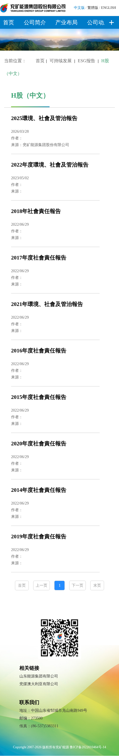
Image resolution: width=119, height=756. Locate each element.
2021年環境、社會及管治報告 (47, 304)
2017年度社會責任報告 (38, 257)
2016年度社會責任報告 (38, 350)
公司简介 (35, 22)
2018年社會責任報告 (36, 211)
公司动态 (98, 22)
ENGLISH (108, 8)
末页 (97, 585)
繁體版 (92, 8)
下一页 (77, 585)
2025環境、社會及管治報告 (44, 118)
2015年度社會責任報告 (38, 397)
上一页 (41, 585)
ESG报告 (86, 60)
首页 (8, 22)
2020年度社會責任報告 (38, 443)
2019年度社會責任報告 (38, 536)
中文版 (79, 8)
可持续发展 (61, 60)
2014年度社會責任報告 (38, 490)
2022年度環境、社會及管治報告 (50, 165)
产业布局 (66, 22)
